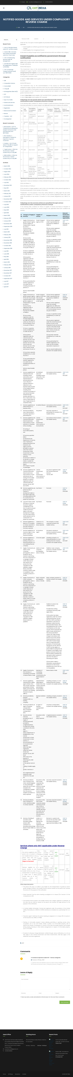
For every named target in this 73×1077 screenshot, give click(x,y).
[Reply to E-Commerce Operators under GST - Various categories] (21, 959)
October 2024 (7, 169)
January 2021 (7, 196)
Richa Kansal (7, 126)
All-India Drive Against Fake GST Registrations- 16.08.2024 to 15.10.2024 (10, 65)
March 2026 (7, 166)
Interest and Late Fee (9, 102)
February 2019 (7, 234)
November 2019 (8, 223)
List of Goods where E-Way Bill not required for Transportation (10, 145)
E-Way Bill (6, 89)
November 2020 (8, 199)
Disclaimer (17, 1074)
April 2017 (6, 286)
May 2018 (6, 256)
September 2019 (8, 226)
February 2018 (7, 265)
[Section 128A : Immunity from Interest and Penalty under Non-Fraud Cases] (51, 1058)
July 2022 (6, 182)
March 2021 (7, 191)
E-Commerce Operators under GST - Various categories (45, 957)
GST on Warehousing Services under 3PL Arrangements (9, 59)
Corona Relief (7, 86)
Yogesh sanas (7, 149)
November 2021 (8, 185)
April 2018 (6, 259)
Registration (7, 108)
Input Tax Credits (8, 100)
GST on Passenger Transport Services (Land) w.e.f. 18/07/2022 (9, 71)
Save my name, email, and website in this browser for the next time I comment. (43, 997)
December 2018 (8, 240)
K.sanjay (6, 143)
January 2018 (7, 267)
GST (23, 943)
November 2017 (8, 273)
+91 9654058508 (8, 1051)
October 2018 (7, 245)
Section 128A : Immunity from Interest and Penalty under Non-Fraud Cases (9, 53)
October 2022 (7, 180)
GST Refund (7, 97)
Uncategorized (7, 119)
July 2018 (6, 251)
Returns (6, 113)
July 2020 (6, 204)
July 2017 (6, 281)
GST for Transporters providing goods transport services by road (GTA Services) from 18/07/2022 (10, 130)
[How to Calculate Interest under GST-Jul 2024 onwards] (51, 1044)
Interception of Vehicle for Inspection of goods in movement (9, 139)
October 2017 (7, 276)
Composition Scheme (9, 83)
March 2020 (7, 215)
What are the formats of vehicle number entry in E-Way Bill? (10, 151)
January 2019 (7, 237)
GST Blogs (10, 1074)
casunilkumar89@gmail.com (11, 1049)
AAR (5, 80)
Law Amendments (8, 105)
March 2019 (7, 232)
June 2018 (6, 254)
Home (19, 27)
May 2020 (6, 210)
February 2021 (7, 193)
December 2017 (8, 270)
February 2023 (7, 177)
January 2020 (7, 221)
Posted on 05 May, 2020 (38, 960)
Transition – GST (8, 116)
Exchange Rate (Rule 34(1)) (11, 91)
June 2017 (6, 284)
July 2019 (6, 229)
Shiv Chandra (7, 136)
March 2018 (7, 262)
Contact (24, 1074)
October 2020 (7, 201)
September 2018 (8, 248)
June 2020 (6, 207)
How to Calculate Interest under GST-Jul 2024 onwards (62, 1040)
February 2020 (7, 218)
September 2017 (8, 278)
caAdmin (36, 39)
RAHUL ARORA (7, 155)
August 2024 (7, 171)
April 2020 (6, 212)
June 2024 (6, 174)
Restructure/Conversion (10, 110)
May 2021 (6, 188)
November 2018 (8, 243)
